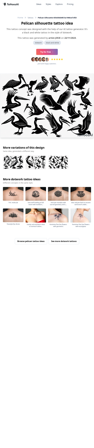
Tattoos (30, 17)
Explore (59, 4)
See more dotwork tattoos (64, 241)
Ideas (38, 4)
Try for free (45, 52)
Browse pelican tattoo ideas (31, 241)
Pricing (70, 4)
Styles (48, 4)
